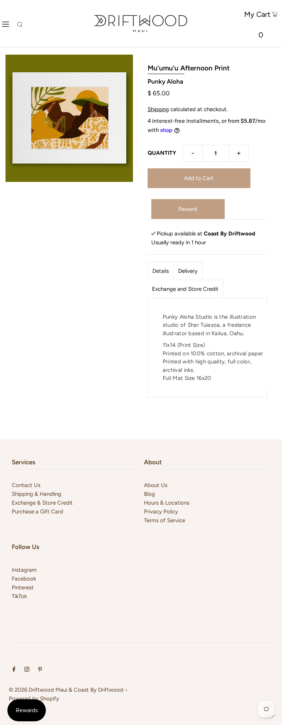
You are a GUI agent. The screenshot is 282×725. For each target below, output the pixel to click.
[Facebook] (13, 670)
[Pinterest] (40, 670)
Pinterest (23, 587)
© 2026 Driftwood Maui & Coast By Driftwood (66, 689)
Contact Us (26, 485)
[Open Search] (20, 24)
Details (160, 271)
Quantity (162, 153)
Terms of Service (164, 520)
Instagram (24, 570)
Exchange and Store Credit (185, 289)
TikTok (19, 596)
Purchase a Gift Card (37, 511)
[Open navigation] (5, 23)
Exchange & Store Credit (42, 502)
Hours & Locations (166, 502)
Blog (149, 494)
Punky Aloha (165, 81)
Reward (187, 209)
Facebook (24, 578)
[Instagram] (26, 670)
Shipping (158, 109)
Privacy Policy (161, 511)
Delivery (188, 271)
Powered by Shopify (34, 698)
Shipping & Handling (36, 494)
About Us (155, 485)
